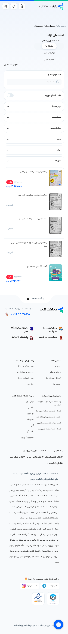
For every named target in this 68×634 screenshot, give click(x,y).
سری (59, 150)
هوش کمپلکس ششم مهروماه (48, 411)
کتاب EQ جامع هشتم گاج (37, 266)
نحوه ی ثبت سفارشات (25, 372)
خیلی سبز (30, 401)
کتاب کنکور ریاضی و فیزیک (32, 451)
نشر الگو (30, 431)
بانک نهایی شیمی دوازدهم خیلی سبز (32, 195)
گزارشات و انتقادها (53, 378)
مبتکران (30, 413)
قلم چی (31, 407)
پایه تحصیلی (56, 117)
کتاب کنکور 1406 (54, 463)
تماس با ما (57, 384)
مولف (59, 139)
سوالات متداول (55, 372)
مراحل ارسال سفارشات (25, 378)
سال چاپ (58, 161)
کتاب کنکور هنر (16, 457)
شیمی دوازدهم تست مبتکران (49, 423)
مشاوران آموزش (27, 437)
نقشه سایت (29, 384)
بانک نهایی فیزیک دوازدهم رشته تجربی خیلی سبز (29, 244)
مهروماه (30, 419)
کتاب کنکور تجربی (34, 457)
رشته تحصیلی (56, 128)
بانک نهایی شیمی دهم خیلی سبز (34, 171)
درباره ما (58, 366)
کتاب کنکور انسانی (53, 457)
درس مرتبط (57, 106)
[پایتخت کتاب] (51, 6)
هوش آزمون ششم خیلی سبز (49, 429)
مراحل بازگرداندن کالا (26, 366)
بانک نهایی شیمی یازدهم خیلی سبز (33, 219)
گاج (32, 425)
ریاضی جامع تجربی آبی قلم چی (49, 417)
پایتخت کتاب (61, 26)
